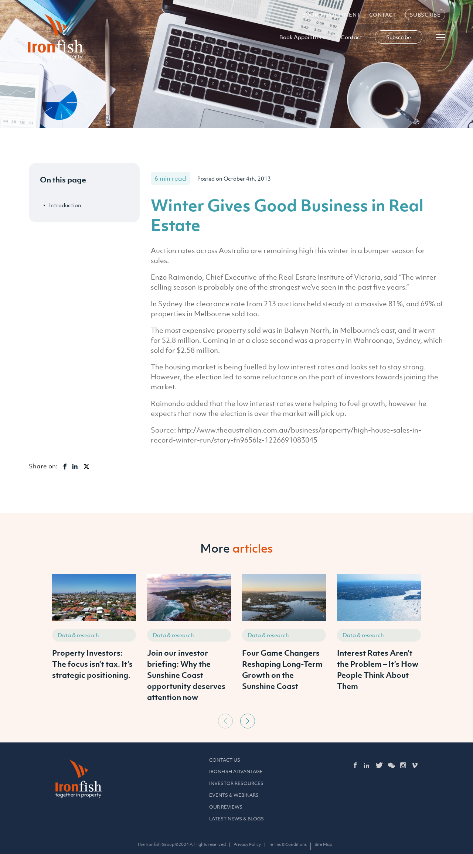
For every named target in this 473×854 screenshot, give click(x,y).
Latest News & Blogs (236, 819)
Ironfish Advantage (236, 771)
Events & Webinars (234, 795)
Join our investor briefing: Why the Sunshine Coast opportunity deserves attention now (186, 675)
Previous (225, 721)
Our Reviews (225, 807)
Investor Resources (236, 783)
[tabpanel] (94, 642)
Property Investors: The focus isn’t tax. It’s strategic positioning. (92, 664)
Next (247, 721)
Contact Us (224, 760)
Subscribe (425, 14)
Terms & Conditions (288, 844)
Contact (382, 14)
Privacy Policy (247, 844)
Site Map (323, 844)
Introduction (65, 205)
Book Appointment (331, 14)
